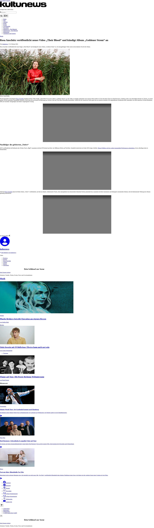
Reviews (5, 258)
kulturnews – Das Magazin (10, 29)
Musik (4, 19)
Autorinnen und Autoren (9, 33)
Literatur (5, 22)
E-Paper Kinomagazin (11, 496)
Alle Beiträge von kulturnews (8, 252)
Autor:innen (6, 508)
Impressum (6, 510)
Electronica (6, 265)
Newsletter (6, 27)
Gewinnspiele (6, 26)
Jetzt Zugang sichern (5, 272)
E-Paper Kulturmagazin (12, 493)
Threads (8, 488)
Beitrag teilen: (5, 235)
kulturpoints (6, 32)
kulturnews (5, 44)
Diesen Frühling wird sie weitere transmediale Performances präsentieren (116, 148)
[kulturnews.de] (23, 6)
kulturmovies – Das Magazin (10, 30)
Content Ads (9, 502)
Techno (5, 262)
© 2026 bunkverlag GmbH (10, 513)
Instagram (8, 485)
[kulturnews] (77, 241)
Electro (5, 264)
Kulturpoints (9, 499)
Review (5, 259)
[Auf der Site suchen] (1, 16)
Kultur (4, 23)
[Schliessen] (1, 516)
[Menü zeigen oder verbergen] (5, 16)
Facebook (8, 483)
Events (5, 25)
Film (4, 20)
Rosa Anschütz (20, 98)
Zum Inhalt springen (5, 0)
